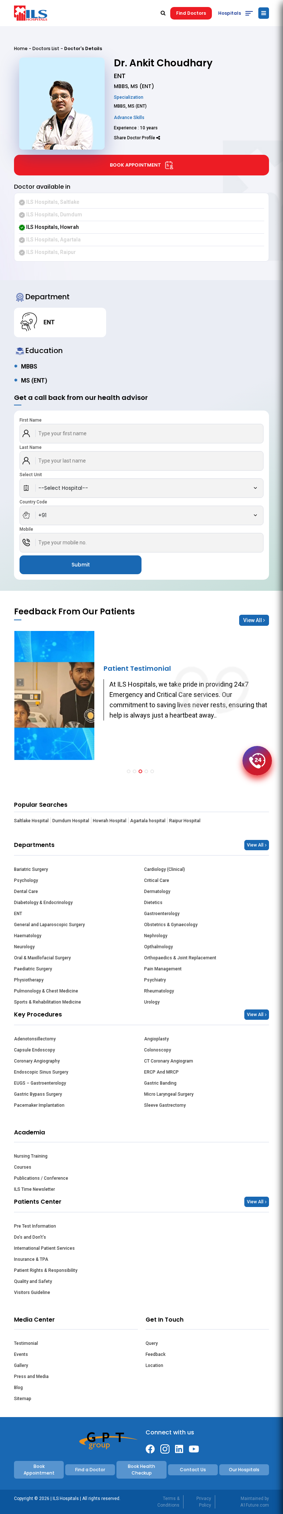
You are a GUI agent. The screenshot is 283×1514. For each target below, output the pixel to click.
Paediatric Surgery (33, 968)
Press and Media (31, 1376)
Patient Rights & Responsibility (45, 1270)
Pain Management (163, 968)
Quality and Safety (33, 1281)
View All (253, 620)
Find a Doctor (90, 1469)
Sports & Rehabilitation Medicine (47, 1002)
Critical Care (156, 880)
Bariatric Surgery (31, 869)
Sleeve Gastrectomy (165, 1105)
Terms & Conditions (168, 1502)
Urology (152, 1002)
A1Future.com (254, 1505)
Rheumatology (159, 991)
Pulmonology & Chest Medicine (46, 991)
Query (152, 1343)
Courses (22, 1167)
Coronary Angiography (37, 1061)
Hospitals (229, 13)
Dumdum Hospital (70, 820)
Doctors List (45, 48)
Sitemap (22, 1398)
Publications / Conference (41, 1178)
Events (21, 1354)
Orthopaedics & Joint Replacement (180, 957)
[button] (128, 771)
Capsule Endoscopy (34, 1050)
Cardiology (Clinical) (164, 869)
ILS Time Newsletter (34, 1189)
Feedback (155, 1354)
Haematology (27, 935)
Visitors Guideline (32, 1292)
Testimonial (26, 1343)
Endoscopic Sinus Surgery (41, 1072)
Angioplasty (156, 1039)
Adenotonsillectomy (35, 1039)
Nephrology (155, 935)
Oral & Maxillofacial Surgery (42, 957)
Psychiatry (155, 980)
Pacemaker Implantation (39, 1105)
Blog (18, 1387)
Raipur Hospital (184, 820)
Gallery (21, 1365)
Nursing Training (31, 1156)
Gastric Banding (160, 1083)
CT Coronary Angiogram (168, 1061)
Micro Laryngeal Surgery (168, 1094)
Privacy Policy (203, 1502)
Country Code (33, 502)
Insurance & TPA (31, 1259)
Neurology (24, 946)
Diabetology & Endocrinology (43, 902)
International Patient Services (44, 1248)
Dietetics (153, 902)
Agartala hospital (147, 820)
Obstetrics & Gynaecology (171, 924)
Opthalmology (158, 946)
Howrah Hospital (109, 820)
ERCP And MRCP (161, 1072)
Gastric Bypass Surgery (38, 1094)
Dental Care (26, 891)
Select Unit (31, 474)
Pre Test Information (35, 1226)
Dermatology (157, 891)
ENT (18, 913)
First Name (31, 420)
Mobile (26, 529)
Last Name (31, 447)
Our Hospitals (244, 1469)
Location (154, 1365)
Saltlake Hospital (31, 820)
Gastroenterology (161, 913)
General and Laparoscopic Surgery (49, 924)
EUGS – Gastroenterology (40, 1083)
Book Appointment (135, 164)
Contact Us (193, 1469)
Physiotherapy (28, 980)
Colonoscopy (157, 1050)
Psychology (26, 880)
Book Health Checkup (141, 1469)
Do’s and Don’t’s (30, 1237)
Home (21, 48)
